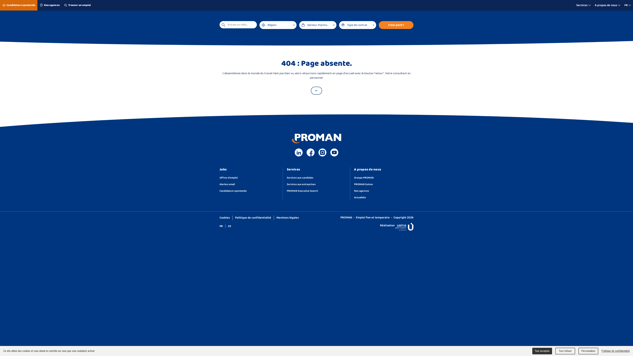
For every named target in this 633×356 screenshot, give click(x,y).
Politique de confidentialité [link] (616, 351)
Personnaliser (588, 351)
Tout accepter (542, 351)
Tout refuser (565, 351)
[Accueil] (317, 5)
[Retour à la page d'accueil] (316, 91)
